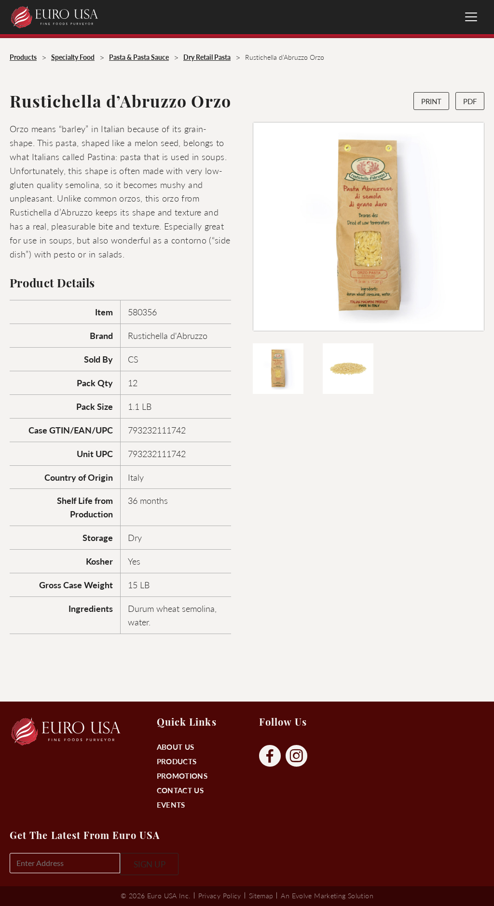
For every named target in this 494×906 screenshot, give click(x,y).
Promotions (182, 776)
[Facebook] (270, 756)
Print (431, 101)
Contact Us (180, 790)
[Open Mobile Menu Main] (471, 16)
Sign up (149, 864)
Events (171, 804)
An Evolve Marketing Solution (327, 895)
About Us (175, 747)
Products (176, 761)
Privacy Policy (219, 895)
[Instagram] (296, 756)
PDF (470, 101)
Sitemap (261, 895)
